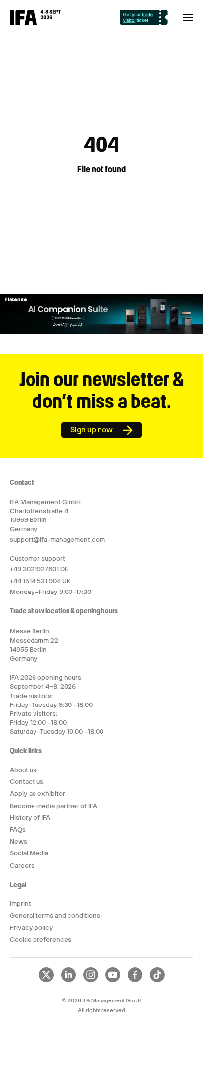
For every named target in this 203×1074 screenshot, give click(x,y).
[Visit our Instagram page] (90, 980)
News (18, 841)
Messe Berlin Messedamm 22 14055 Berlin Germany (34, 645)
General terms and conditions (55, 915)
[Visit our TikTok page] (157, 980)
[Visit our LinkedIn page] (68, 980)
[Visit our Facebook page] (135, 980)
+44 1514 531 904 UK (40, 581)
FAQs (18, 829)
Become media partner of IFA (53, 806)
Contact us (26, 781)
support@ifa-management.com (57, 539)
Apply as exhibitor (37, 793)
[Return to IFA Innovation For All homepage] (35, 22)
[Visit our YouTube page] (112, 980)
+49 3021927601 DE (39, 569)
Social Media (29, 853)
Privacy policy (31, 927)
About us (23, 770)
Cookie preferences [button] (40, 939)
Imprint (20, 903)
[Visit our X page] (46, 980)
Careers (22, 865)
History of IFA (30, 817)
